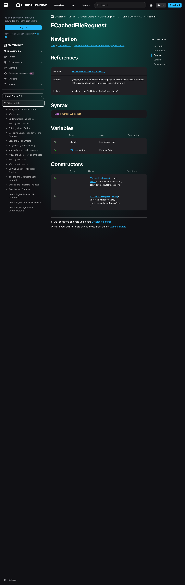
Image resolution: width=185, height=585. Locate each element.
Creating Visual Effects (20, 141)
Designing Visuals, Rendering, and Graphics (25, 134)
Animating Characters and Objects (25, 155)
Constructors (160, 64)
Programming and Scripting (22, 145)
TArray (73, 150)
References (159, 51)
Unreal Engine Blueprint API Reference (22, 196)
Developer (60, 16)
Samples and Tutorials (19, 189)
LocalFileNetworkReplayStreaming (88, 71)
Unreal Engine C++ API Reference (25, 202)
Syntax (157, 55)
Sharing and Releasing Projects (24, 184)
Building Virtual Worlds (19, 128)
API (53, 45)
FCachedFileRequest (100, 178)
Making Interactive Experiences (24, 150)
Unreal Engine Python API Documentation (21, 209)
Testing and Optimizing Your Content (22, 178)
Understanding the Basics (21, 119)
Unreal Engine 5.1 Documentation (20, 109)
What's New (14, 114)
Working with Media (18, 164)
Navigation (159, 46)
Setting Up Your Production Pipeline (22, 170)
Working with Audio (18, 159)
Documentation (73, 16)
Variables (158, 59)
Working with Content (19, 123)
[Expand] (6, 114)
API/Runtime (64, 45)
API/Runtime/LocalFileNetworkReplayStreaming (99, 45)
